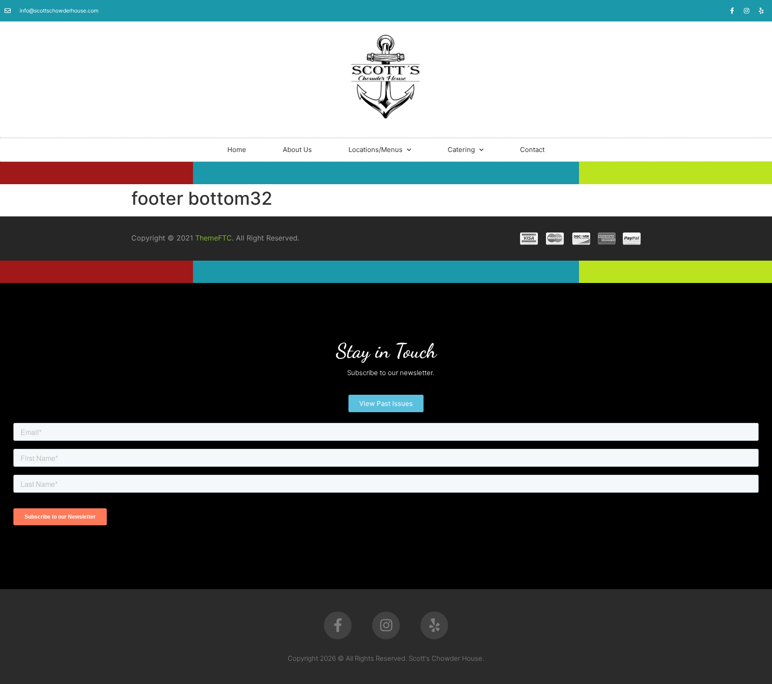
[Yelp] (761, 10)
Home (236, 149)
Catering (461, 149)
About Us (297, 149)
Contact (532, 149)
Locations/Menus (375, 149)
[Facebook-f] (732, 10)
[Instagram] (746, 10)
